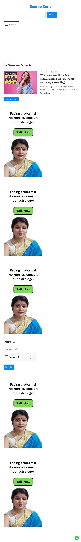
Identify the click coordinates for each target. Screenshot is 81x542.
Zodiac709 (54, 72)
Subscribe (9, 367)
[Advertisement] (40, 44)
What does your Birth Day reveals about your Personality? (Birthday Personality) (58, 78)
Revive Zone (40, 6)
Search (51, 14)
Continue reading (10, 99)
